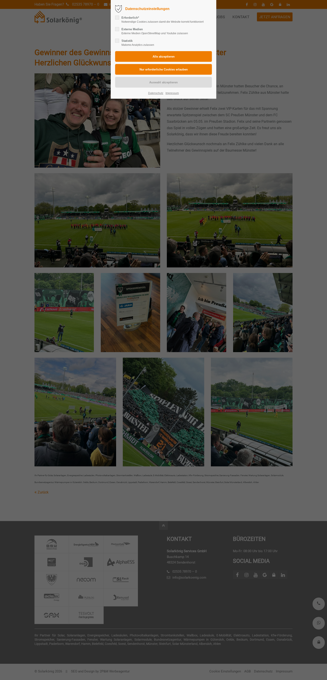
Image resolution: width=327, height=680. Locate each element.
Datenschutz (155, 93)
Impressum (172, 93)
